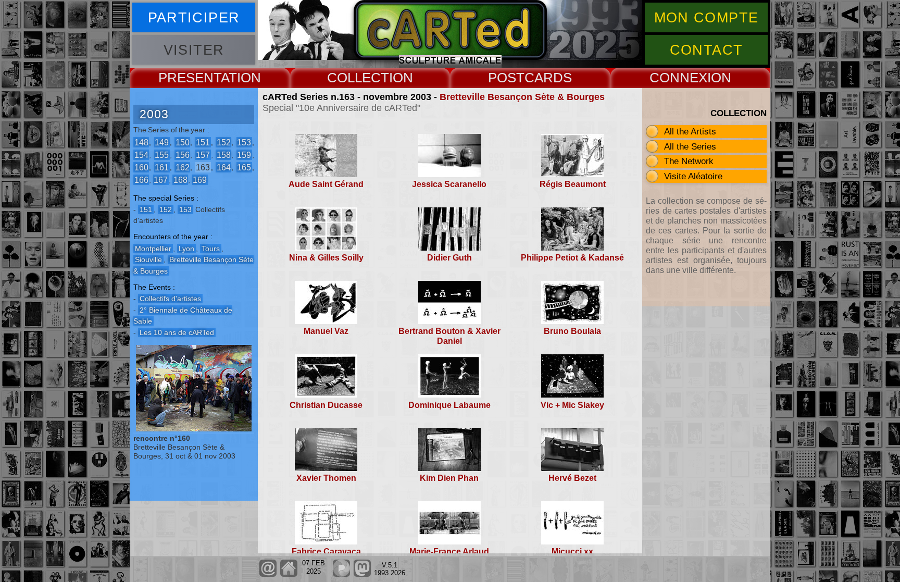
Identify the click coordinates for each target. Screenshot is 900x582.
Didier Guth (449, 257)
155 (162, 154)
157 (203, 154)
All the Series (690, 146)
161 (162, 167)
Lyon (186, 248)
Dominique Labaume (449, 405)
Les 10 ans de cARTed (177, 332)
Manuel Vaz (326, 331)
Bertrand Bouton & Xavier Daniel (449, 336)
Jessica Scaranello (449, 184)
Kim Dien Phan (449, 478)
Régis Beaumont (573, 184)
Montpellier (153, 248)
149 (162, 142)
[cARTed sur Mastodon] (362, 574)
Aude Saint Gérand (326, 184)
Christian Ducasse (326, 405)
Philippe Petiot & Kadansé (572, 257)
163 (203, 167)
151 (203, 142)
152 (224, 142)
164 (224, 167)
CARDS (548, 77)
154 (141, 154)
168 (180, 179)
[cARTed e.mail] (268, 574)
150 (183, 142)
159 (244, 154)
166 (141, 179)
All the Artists (690, 131)
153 (244, 142)
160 (141, 167)
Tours (211, 248)
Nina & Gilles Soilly (326, 257)
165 (244, 167)
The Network (689, 161)
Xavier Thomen (326, 478)
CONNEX (678, 77)
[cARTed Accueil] (288, 574)
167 (161, 179)
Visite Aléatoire (693, 176)
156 (183, 154)
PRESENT (189, 77)
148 (141, 142)
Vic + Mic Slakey (572, 405)
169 (200, 179)
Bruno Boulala (572, 331)
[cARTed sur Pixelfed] (341, 574)
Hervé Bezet (572, 478)
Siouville (148, 259)
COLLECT (358, 77)
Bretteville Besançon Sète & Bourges (522, 97)
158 (224, 154)
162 (183, 167)
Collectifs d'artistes (170, 298)
